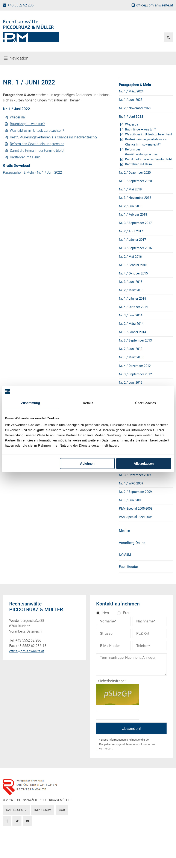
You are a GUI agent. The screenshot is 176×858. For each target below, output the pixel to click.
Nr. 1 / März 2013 (131, 357)
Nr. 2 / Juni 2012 (130, 383)
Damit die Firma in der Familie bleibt (37, 151)
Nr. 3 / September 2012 (135, 374)
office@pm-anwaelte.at (154, 5)
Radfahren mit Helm (25, 157)
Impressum (42, 810)
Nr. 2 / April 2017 (131, 231)
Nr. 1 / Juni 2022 (131, 116)
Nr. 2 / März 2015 (131, 290)
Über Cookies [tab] (145, 403)
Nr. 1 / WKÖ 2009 (131, 483)
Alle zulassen (144, 463)
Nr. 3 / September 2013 (135, 340)
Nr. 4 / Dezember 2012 (135, 366)
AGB (62, 810)
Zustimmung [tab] (30, 403)
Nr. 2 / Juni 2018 (130, 206)
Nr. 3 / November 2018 (135, 198)
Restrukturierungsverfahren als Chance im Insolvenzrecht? (53, 137)
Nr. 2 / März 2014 (131, 324)
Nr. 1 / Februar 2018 (133, 214)
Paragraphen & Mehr (135, 85)
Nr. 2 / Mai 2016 (130, 257)
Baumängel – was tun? (27, 124)
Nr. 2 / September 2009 (135, 492)
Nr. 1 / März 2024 (131, 91)
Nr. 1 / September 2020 (135, 181)
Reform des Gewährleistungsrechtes (37, 144)
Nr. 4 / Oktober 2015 (133, 273)
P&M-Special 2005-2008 (135, 508)
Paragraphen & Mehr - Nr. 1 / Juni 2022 (32, 172)
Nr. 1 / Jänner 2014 (132, 332)
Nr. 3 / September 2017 (135, 223)
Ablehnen (87, 463)
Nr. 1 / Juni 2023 (130, 100)
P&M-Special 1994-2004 (135, 517)
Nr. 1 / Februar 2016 (133, 265)
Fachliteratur (128, 567)
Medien (124, 531)
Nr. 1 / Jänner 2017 (132, 240)
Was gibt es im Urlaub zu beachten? (37, 131)
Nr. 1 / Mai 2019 (130, 189)
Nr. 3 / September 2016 (135, 248)
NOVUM (125, 555)
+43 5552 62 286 (20, 5)
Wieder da (17, 117)
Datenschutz (16, 810)
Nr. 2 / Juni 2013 (130, 349)
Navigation (18, 58)
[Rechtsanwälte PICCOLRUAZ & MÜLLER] (59, 31)
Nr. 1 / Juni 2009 (130, 500)
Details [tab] (88, 403)
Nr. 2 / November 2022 (135, 108)
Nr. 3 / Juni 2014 (130, 315)
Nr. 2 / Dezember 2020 (135, 173)
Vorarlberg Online (132, 543)
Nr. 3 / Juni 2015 (130, 282)
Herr (105, 613)
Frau (126, 613)
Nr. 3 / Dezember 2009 (135, 475)
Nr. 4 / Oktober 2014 (133, 307)
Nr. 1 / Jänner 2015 (132, 298)
